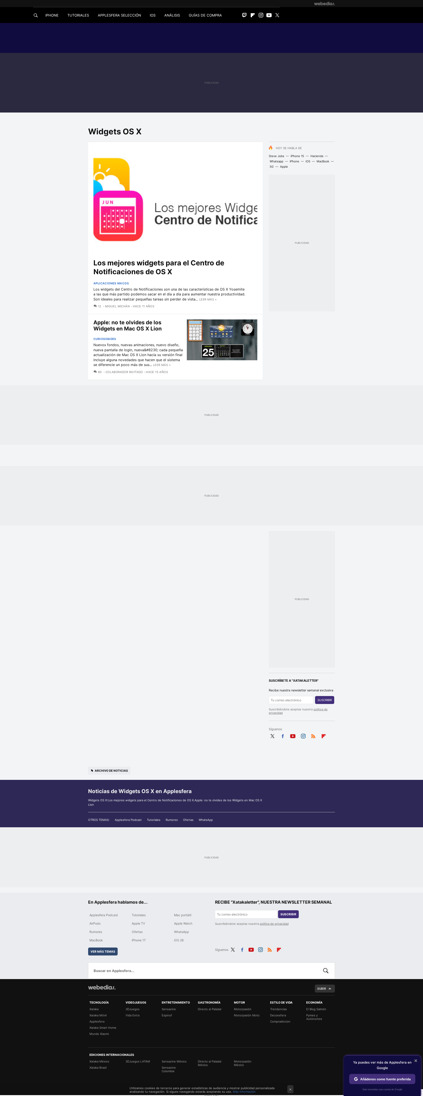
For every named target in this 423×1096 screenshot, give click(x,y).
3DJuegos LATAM (138, 1061)
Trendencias (278, 1009)
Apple (284, 166)
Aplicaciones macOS (111, 283)
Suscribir (324, 700)
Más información (244, 1091)
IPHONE (52, 15)
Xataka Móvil (98, 1015)
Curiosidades (104, 339)
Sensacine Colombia (169, 1069)
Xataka (93, 1009)
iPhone (294, 161)
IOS (153, 15)
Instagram (260, 15)
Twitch (244, 15)
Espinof (167, 1015)
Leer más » (208, 299)
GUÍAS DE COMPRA (205, 15)
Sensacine (169, 1009)
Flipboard (252, 15)
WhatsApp (206, 820)
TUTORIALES (78, 15)
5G (272, 166)
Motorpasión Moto (247, 1015)
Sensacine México (174, 1061)
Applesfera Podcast (128, 820)
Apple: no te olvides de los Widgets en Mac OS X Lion (127, 325)
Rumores (172, 820)
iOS (308, 161)
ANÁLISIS (172, 15)
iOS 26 (179, 940)
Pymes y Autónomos (314, 1017)
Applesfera (96, 1021)
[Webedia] (324, 3)
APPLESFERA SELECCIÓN (119, 15)
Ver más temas (103, 951)
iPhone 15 (297, 156)
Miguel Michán (117, 306)
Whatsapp (276, 161)
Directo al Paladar (210, 1009)
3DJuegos (132, 1009)
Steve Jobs (276, 156)
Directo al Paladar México (210, 1063)
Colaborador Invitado (124, 372)
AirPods (94, 923)
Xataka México (99, 1061)
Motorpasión (242, 1009)
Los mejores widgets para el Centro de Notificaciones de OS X (158, 267)
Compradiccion (280, 1021)
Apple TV (138, 923)
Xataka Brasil (98, 1067)
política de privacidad (274, 923)
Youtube (269, 15)
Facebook (282, 735)
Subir (321, 988)
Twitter (277, 15)
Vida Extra (132, 1015)
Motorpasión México (242, 1063)
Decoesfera (278, 1015)
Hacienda (316, 156)
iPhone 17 (139, 940)
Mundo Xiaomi (99, 1034)
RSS (313, 735)
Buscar (326, 971)
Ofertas (188, 820)
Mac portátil (182, 915)
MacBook (323, 161)
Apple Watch (183, 923)
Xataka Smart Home (102, 1027)
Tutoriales (153, 820)
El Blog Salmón (316, 1009)
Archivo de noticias (111, 770)
